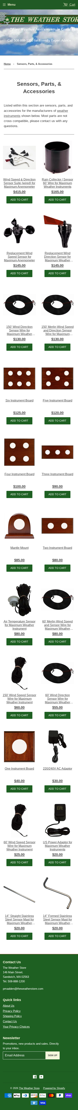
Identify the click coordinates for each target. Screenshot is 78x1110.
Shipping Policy (12, 1016)
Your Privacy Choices (16, 1026)
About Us (8, 1005)
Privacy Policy (12, 1011)
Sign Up (52, 1055)
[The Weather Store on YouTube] (41, 1077)
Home (7, 64)
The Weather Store (29, 1088)
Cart (72, 4)
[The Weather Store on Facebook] (35, 1077)
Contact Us (10, 1021)
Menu (12, 4)
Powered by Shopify (54, 1088)
